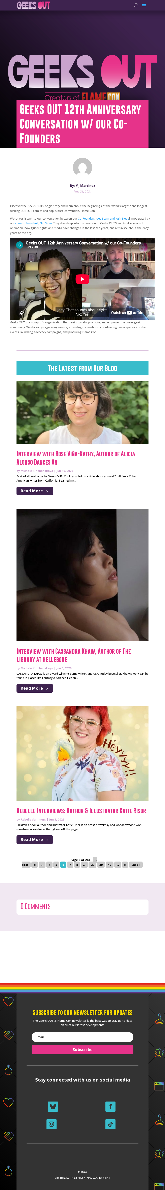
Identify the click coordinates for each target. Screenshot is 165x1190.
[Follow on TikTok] (110, 1124)
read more (32, 490)
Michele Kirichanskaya (37, 471)
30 (101, 865)
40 (109, 865)
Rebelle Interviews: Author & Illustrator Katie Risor (81, 810)
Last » (135, 865)
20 (92, 865)
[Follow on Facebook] (110, 1107)
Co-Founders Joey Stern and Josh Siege (103, 218)
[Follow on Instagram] (51, 1124)
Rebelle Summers (33, 819)
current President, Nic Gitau (33, 223)
